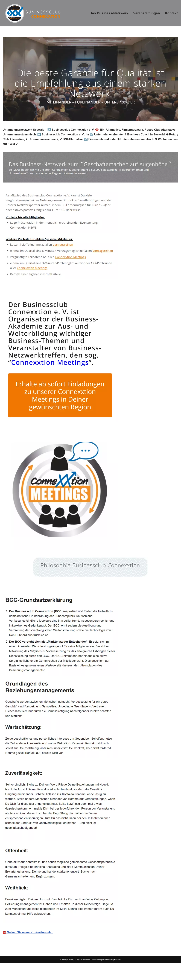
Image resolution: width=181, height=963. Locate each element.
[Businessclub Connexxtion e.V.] (33, 13)
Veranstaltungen (146, 13)
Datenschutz (107, 960)
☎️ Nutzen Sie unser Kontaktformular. (28, 932)
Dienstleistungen (84, 586)
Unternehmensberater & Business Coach (34, 586)
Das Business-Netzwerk (109, 13)
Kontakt (171, 13)
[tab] (34, 586)
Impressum (96, 960)
